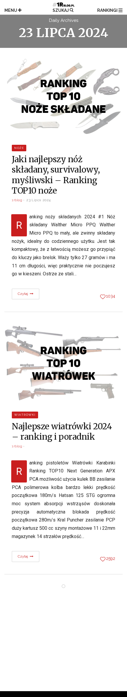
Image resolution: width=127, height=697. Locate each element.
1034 (110, 296)
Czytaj (23, 294)
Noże (19, 148)
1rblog (17, 200)
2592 (110, 558)
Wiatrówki (25, 414)
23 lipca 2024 (38, 200)
